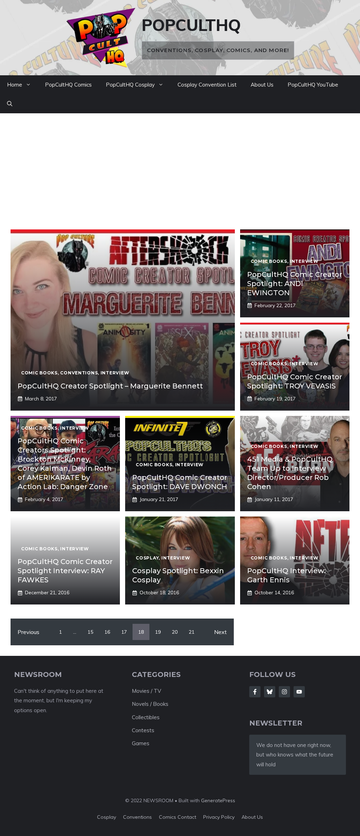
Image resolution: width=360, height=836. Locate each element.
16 (107, 632)
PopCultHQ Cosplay (130, 84)
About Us (262, 84)
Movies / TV (146, 691)
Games (140, 743)
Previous (28, 631)
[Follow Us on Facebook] (255, 691)
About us (252, 817)
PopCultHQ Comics (68, 84)
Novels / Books (150, 704)
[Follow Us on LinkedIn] (299, 691)
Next (220, 631)
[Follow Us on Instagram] (284, 691)
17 (124, 632)
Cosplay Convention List (207, 84)
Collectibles (146, 717)
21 (191, 632)
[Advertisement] (180, 176)
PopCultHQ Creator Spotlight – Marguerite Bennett (110, 386)
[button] (9, 103)
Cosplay (106, 817)
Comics (168, 817)
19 (158, 632)
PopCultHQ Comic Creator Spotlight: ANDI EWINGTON (294, 283)
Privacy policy (218, 817)
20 (175, 632)
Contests (143, 730)
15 (90, 632)
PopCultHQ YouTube (313, 84)
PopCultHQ (191, 25)
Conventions (137, 817)
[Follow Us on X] (269, 691)
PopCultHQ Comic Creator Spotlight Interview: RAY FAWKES (65, 570)
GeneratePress (218, 800)
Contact (187, 817)
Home (14, 84)
